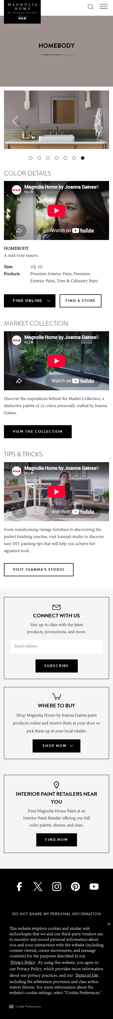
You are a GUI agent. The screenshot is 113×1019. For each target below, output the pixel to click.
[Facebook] (18, 886)
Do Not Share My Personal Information (56, 914)
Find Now (56, 839)
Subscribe (56, 666)
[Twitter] (37, 886)
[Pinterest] (75, 886)
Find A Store (80, 300)
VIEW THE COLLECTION (38, 431)
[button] (25, 1006)
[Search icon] (90, 7)
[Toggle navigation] (103, 6)
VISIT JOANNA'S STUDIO (39, 569)
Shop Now (55, 746)
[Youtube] (94, 886)
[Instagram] (56, 886)
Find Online (27, 300)
